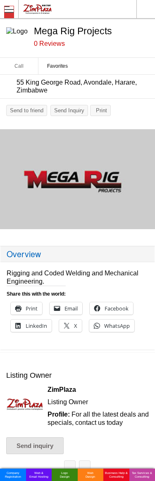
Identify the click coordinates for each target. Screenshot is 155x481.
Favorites (57, 66)
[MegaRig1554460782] (77, 179)
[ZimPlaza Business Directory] (57, 9)
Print (101, 110)
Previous (10, 181)
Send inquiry (35, 445)
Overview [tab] (24, 254)
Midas (85, 467)
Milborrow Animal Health (70, 467)
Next (144, 181)
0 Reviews (49, 43)
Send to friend (26, 110)
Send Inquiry (69, 110)
